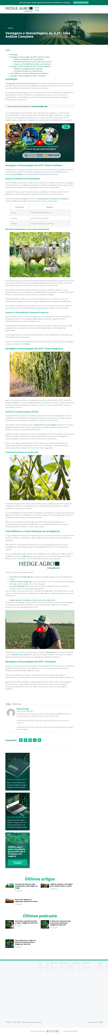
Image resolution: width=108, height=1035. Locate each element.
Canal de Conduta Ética (70, 1031)
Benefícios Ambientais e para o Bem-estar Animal (33, 62)
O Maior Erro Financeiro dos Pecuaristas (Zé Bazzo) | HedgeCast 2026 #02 (60, 923)
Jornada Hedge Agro (39, 106)
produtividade (17, 174)
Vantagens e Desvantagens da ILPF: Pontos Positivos (30, 57)
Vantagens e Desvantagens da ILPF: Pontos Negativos (30, 66)
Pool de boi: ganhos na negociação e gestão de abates (26, 900)
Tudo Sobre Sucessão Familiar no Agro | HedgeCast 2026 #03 (26, 922)
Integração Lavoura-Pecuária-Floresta (21, 83)
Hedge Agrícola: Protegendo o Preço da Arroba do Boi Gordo (32, 600)
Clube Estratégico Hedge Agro (21, 581)
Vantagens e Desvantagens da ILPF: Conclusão (27, 76)
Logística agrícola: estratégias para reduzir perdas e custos (61, 885)
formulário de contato (20, 654)
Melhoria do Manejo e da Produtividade (29, 59)
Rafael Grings (23, 709)
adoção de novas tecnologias (45, 425)
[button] (21, 740)
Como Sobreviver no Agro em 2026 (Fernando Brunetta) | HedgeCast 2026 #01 (25, 942)
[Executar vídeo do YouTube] (39, 142)
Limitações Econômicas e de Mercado (28, 71)
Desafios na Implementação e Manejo (28, 69)
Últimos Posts (17, 704)
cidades (27, 344)
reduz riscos (37, 319)
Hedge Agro (26, 556)
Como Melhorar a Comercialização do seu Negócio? (29, 73)
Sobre (8, 704)
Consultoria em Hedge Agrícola (21, 577)
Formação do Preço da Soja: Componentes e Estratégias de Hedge (26, 886)
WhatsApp (50, 652)
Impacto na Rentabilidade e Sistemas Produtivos (32, 64)
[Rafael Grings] (11, 716)
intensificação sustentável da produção (53, 199)
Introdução (14, 54)
